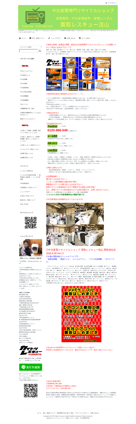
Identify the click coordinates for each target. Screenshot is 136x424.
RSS (21, 204)
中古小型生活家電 (25, 92)
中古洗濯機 (23, 79)
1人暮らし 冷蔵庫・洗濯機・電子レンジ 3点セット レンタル (30, 131)
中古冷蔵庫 (23, 83)
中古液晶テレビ (25, 75)
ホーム (24, 38)
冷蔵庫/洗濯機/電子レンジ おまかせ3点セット (30, 114)
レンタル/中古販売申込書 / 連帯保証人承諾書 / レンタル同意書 (30, 177)
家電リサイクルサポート (28, 119)
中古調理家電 (24, 87)
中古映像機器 (24, 100)
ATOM (26, 204)
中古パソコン (24, 104)
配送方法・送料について (28, 200)
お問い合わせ (71, 38)
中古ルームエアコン (26, 71)
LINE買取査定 (24, 183)
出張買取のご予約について (28, 187)
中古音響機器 (24, 96)
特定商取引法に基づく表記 (65, 413)
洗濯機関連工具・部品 (27, 108)
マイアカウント (112, 3)
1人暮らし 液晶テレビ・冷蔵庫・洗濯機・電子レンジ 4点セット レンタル (30, 139)
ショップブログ (56, 38)
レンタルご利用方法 (26, 171)
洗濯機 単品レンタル (26, 157)
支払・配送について (38, 38)
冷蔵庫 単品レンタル (26, 153)
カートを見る (86, 38)
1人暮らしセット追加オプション (30, 145)
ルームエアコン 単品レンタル (29, 149)
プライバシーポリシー (82, 413)
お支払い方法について (27, 196)
